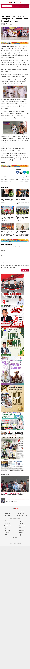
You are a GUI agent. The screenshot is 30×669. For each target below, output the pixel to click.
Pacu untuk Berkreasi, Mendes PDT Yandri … (12, 494)
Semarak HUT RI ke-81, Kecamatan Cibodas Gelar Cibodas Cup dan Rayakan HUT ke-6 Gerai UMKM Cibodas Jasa (7, 217)
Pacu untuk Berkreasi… (12, 501)
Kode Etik (7, 513)
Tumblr (22, 523)
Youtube (23, 532)
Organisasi (6, 493)
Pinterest (8, 523)
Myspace (23, 530)
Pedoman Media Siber (22, 515)
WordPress (23, 525)
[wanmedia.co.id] (15, 2)
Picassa (8, 535)
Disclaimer (8, 515)
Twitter (22, 521)
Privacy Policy (22, 513)
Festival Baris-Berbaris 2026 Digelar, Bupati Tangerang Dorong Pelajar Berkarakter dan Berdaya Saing (22, 200)
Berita (2, 493)
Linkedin (23, 528)
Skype (8, 532)
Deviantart (9, 530)
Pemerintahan (12, 493)
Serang (17, 493)
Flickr (23, 535)
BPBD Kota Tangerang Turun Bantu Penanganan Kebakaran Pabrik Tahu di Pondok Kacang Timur (7, 233)
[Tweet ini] (21, 172)
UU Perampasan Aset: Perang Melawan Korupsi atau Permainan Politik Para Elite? (7, 200)
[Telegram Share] (24, 172)
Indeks (22, 511)
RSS (16, 537)
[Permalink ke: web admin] (2, 24)
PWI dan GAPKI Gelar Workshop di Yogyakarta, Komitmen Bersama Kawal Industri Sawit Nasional (22, 233)
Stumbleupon (8, 525)
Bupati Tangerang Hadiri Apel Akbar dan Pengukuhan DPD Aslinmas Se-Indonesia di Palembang (22, 217)
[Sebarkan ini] (17, 172)
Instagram (9, 528)
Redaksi (8, 511)
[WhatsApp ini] (27, 172)
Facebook (9, 521)
